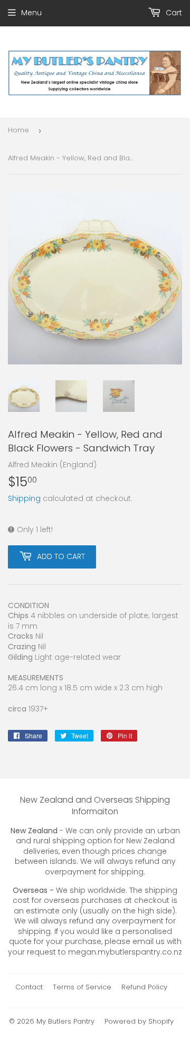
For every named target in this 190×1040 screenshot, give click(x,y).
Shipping (24, 498)
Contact (29, 987)
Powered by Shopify (139, 1021)
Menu (31, 12)
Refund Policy (144, 987)
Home (18, 130)
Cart (173, 12)
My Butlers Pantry (65, 1021)
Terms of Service (82, 987)
